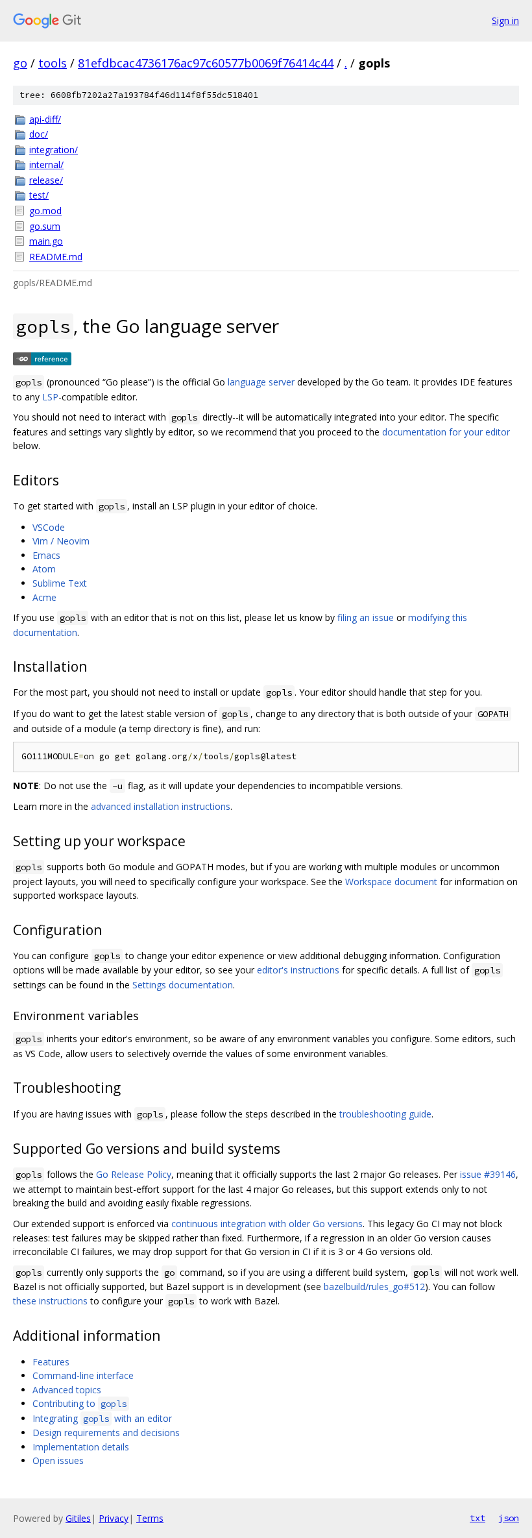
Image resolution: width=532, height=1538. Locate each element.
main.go (46, 241)
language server (261, 382)
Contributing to (79, 1403)
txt (477, 1518)
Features (50, 1362)
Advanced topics (66, 1390)
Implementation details (80, 1447)
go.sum (44, 226)
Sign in (505, 20)
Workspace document (391, 881)
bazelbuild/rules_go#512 (374, 1286)
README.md (55, 256)
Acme (44, 597)
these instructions (50, 1301)
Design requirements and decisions (106, 1432)
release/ (46, 180)
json (508, 1518)
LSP (50, 397)
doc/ (38, 134)
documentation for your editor (446, 432)
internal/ (46, 164)
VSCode (48, 527)
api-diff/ (45, 119)
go (20, 63)
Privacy (113, 1518)
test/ (39, 195)
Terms (149, 1518)
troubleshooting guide (385, 1114)
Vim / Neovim (61, 541)
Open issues (58, 1460)
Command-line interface (83, 1375)
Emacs (46, 555)
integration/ (53, 149)
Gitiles (78, 1518)
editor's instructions (298, 970)
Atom (44, 569)
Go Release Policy (133, 1174)
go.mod (45, 210)
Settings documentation (182, 985)
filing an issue (365, 617)
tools (52, 63)
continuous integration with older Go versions (267, 1223)
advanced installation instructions (160, 806)
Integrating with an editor (102, 1418)
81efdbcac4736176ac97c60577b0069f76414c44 (205, 63)
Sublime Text (59, 583)
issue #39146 (488, 1174)
